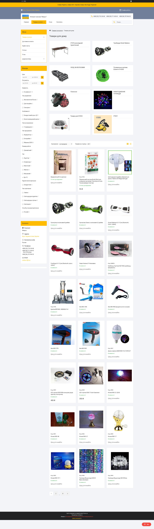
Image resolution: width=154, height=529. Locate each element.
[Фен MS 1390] (91, 292)
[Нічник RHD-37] (91, 419)
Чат (148, 524)
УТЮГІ (115, 116)
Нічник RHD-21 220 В (114, 392)
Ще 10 (25, 177)
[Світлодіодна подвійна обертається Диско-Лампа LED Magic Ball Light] (120, 162)
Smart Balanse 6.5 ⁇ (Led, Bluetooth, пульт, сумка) (118, 223)
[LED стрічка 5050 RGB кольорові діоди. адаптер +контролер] (63, 375)
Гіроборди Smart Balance (121, 43)
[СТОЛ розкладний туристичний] (60, 51)
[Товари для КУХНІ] (60, 124)
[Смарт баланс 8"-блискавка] (91, 249)
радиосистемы (26, 59)
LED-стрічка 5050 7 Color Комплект (89, 392)
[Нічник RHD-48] (63, 419)
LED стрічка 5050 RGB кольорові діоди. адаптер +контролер (62, 393)
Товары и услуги (38, 22)
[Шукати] (114, 22)
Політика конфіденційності (86, 516)
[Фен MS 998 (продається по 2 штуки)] (120, 292)
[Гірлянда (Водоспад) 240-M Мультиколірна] (91, 461)
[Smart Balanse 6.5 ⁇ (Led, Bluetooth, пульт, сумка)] (120, 208)
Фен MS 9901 (83, 348)
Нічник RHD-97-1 (55, 478)
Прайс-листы (26, 46)
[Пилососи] (60, 100)
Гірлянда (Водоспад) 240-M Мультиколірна (87, 479)
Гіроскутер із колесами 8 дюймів (60, 222)
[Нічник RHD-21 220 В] (120, 375)
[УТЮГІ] (103, 124)
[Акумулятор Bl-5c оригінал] (63, 162)
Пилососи (73, 92)
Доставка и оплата (28, 41)
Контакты (59, 22)
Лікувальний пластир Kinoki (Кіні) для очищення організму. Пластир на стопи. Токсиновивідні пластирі (90, 181)
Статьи (24, 50)
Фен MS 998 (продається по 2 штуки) (119, 307)
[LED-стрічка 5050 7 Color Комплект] (91, 375)
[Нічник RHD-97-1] (63, 461)
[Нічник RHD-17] (120, 419)
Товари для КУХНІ (76, 116)
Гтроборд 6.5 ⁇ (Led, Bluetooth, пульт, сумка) (62, 264)
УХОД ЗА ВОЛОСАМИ (77, 67)
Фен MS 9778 (54, 348)
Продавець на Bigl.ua (77, 515)
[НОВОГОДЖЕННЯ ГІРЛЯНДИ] (103, 100)
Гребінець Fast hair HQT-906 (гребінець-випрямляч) (119, 266)
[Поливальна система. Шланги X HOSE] (103, 75)
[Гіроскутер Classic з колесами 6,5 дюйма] (91, 208)
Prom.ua (86, 513)
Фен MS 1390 (83, 307)
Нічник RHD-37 (83, 436)
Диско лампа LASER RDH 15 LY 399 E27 (119, 351)
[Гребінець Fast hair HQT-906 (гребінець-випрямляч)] (120, 249)
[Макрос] (25, 17)
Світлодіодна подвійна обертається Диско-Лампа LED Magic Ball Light (118, 177)
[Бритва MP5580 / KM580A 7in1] (63, 292)
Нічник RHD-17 (112, 436)
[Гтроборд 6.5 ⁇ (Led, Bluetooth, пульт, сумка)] (63, 249)
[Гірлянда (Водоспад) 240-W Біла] (120, 461)
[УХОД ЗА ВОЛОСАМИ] (60, 75)
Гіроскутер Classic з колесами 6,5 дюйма (91, 222)
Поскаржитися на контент (72, 516)
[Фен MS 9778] (63, 334)
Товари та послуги (57, 30)
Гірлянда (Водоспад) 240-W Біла (117, 478)
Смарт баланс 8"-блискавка (87, 263)
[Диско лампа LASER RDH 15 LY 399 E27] (120, 334)
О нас (50, 22)
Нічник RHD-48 (55, 436)
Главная (26, 22)
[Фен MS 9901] (91, 334)
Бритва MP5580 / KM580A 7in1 (60, 309)
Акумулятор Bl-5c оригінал (58, 177)
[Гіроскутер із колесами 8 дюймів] (63, 208)
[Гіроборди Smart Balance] (103, 51)
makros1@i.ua (26, 260)
